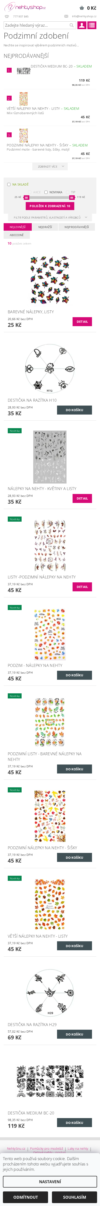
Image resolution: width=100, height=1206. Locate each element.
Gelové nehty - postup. (50, 1152)
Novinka (56, 192)
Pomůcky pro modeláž (46, 1149)
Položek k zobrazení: (50, 206)
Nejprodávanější (77, 227)
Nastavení (50, 1181)
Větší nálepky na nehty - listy (43, 108)
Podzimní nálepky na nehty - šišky (47, 145)
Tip (73, 192)
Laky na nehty (78, 1149)
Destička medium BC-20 (61, 66)
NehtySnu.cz (16, 1149)
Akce (37, 192)
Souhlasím (74, 1197)
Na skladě (20, 184)
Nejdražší (45, 227)
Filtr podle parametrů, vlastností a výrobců (47, 217)
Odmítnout (25, 1197)
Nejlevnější (18, 227)
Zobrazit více (47, 166)
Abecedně (17, 235)
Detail (82, 321)
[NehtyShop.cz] (25, 6)
